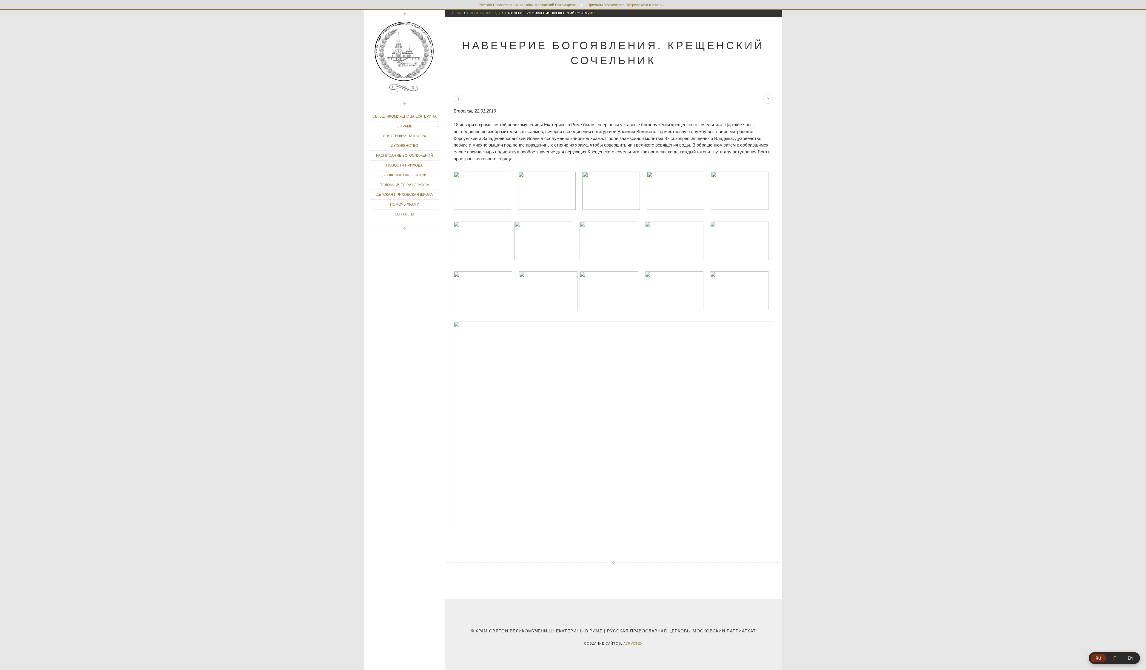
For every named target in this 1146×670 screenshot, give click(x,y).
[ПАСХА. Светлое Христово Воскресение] (768, 99)
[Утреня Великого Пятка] (458, 99)
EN (1130, 657)
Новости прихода (483, 13)
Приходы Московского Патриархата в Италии (626, 5)
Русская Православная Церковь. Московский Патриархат (527, 5)
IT (1114, 657)
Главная (455, 13)
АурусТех (633, 643)
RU (1098, 657)
